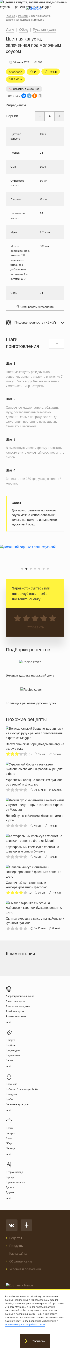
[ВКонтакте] (23, 95)
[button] (22, 558)
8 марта (10, 1029)
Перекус (11, 1138)
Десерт (10, 1177)
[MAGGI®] (35, 12)
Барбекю (11, 1035)
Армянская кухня (16, 1006)
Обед (23, 30)
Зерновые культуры (17, 1094)
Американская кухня (18, 996)
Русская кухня (44, 30)
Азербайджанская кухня (20, 985)
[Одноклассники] (34, 95)
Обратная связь (20, 1261)
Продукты (16, 1245)
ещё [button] (8, 1012)
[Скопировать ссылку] (40, 95)
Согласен (39, 1341)
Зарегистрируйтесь (27, 578)
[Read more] (30, 658)
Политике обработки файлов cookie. (25, 1324)
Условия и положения (25, 1269)
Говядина (11, 1084)
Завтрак (10, 1123)
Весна (9, 1050)
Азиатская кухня (15, 991)
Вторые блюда (14, 1161)
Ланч (10, 30)
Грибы (9, 1089)
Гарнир (10, 1167)
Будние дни (13, 1040)
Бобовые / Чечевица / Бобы (22, 1079)
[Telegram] (29, 95)
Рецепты (15, 1238)
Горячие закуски (15, 1172)
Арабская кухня (15, 1001)
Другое (10, 1182)
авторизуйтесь (24, 584)
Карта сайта (18, 1253)
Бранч (9, 1117)
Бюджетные (13, 1045)
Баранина (11, 1073)
